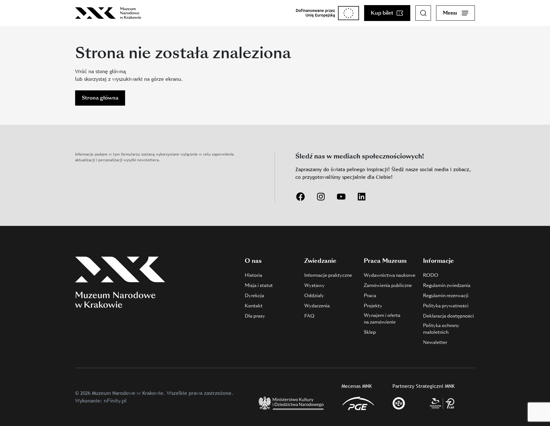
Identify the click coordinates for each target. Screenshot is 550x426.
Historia (253, 275)
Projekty (373, 306)
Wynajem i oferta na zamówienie (382, 318)
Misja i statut (259, 285)
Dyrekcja (254, 295)
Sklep (370, 332)
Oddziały (314, 295)
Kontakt (254, 306)
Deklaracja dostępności (448, 316)
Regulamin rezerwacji (446, 295)
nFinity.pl (115, 400)
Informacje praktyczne (328, 275)
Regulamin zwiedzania (446, 285)
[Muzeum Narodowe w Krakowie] (108, 13)
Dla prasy (255, 316)
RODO (430, 275)
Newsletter (435, 342)
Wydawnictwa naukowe (389, 275)
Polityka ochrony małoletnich (441, 328)
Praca (370, 295)
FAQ (309, 316)
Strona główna (100, 97)
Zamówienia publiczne (388, 285)
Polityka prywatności (446, 306)
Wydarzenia (317, 306)
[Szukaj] (423, 13)
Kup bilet (382, 13)
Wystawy (314, 285)
